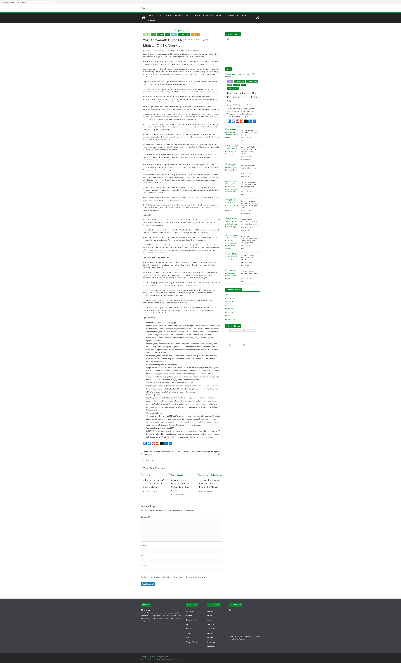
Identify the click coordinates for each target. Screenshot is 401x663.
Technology (208, 15)
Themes (189, 629)
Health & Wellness (252, 81)
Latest (153, 34)
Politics (159, 15)
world (197, 15)
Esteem (210, 638)
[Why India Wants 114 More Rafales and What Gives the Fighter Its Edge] (232, 225)
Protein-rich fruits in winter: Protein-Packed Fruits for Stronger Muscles (248, 150)
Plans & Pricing (191, 642)
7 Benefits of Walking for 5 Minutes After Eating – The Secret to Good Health (249, 185)
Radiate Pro (229, 312)
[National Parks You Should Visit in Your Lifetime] (232, 260)
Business (219, 15)
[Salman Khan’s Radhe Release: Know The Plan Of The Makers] (209, 475)
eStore (209, 616)
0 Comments (176, 50)
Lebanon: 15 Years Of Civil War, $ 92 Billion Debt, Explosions (153, 483)
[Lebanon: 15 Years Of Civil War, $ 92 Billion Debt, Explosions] (145, 475)
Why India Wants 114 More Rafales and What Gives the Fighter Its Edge (249, 222)
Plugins (188, 633)
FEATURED (146, 34)
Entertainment (233, 15)
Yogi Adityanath (197, 50)
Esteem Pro (229, 309)
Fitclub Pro (228, 316)
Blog (187, 638)
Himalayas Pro (230, 319)
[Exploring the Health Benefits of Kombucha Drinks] (232, 171)
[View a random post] (257, 17)
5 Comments (246, 195)
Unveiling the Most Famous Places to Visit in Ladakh (249, 273)
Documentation (191, 620)
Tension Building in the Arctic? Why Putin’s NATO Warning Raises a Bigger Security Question (249, 239)
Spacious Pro (229, 302)
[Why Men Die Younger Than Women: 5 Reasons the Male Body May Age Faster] (232, 207)
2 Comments (252, 105)
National (178, 15)
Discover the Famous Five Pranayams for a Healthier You (242, 96)
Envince (210, 611)
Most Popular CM (187, 50)
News (167, 34)
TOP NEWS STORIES (184, 34)
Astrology (152, 20)
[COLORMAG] (146, 610)
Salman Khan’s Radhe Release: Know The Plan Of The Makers (209, 483)
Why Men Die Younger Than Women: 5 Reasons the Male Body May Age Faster (249, 204)
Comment (145, 517)
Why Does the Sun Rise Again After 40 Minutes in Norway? (249, 132)
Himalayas (211, 642)
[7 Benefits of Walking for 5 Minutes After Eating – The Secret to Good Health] (232, 188)
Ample (209, 620)
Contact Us (190, 611)
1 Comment (245, 141)
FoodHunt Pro (230, 298)
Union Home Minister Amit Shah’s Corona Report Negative (161, 453)
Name (144, 545)
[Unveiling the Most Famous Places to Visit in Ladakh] (232, 276)
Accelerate (211, 629)
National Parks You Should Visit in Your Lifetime (247, 257)
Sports (188, 15)
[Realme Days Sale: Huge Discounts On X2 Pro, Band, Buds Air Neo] (176, 475)
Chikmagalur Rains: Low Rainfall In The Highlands (201, 453)
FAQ (187, 624)
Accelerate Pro (230, 305)
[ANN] (143, 17)
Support (189, 616)
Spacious (210, 624)
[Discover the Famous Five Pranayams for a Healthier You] (242, 75)
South (150, 15)
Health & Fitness (239, 81)
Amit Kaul (158, 50)
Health (168, 15)
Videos (244, 15)
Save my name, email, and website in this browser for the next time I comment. (174, 577)
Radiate (210, 633)
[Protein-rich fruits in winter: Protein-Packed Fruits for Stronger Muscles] (232, 153)
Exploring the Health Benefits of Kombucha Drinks (248, 168)
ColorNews (211, 646)
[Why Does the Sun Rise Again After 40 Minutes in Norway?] (232, 135)
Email (144, 555)
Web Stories (229, 295)
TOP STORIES (195, 34)
